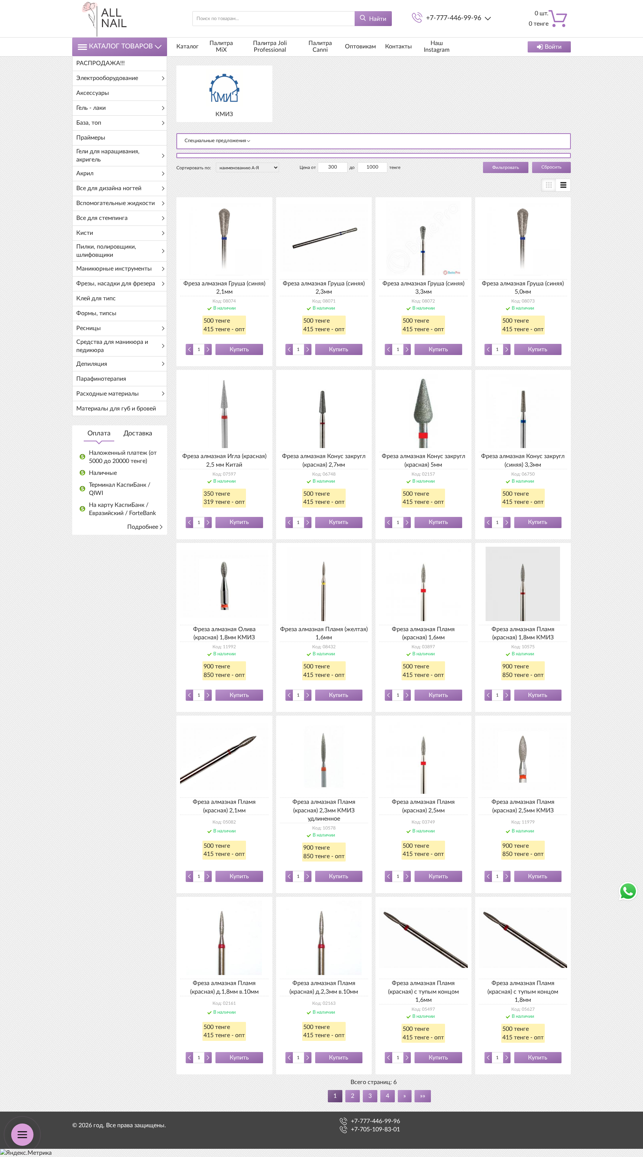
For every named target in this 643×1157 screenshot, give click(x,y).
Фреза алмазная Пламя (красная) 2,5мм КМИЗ (523, 806)
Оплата (99, 433)
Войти (553, 47)
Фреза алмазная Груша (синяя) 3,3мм (423, 288)
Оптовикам (360, 46)
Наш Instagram (437, 46)
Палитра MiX (221, 46)
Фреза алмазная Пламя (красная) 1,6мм (423, 633)
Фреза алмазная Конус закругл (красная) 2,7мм (323, 460)
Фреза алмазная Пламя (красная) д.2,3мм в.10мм (323, 987)
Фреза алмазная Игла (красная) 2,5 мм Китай (224, 460)
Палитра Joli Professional (270, 46)
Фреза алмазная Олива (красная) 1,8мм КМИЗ (224, 633)
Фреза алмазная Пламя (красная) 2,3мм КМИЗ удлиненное (323, 810)
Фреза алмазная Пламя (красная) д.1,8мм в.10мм (224, 987)
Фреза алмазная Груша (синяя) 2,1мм (224, 288)
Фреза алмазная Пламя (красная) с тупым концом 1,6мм (423, 991)
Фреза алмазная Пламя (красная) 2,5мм (423, 806)
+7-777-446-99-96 (453, 18)
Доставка (138, 433)
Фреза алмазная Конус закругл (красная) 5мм (423, 460)
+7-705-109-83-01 (375, 1129)
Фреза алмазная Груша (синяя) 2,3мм (324, 288)
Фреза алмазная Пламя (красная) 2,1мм (224, 806)
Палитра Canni (320, 46)
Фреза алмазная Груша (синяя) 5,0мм (523, 288)
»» (422, 1096)
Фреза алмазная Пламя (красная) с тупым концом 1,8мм (522, 991)
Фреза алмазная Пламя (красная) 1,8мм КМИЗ (523, 633)
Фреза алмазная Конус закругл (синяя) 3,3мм (522, 460)
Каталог (187, 46)
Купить (239, 349)
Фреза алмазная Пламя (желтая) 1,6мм (324, 633)
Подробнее (142, 527)
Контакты (398, 46)
